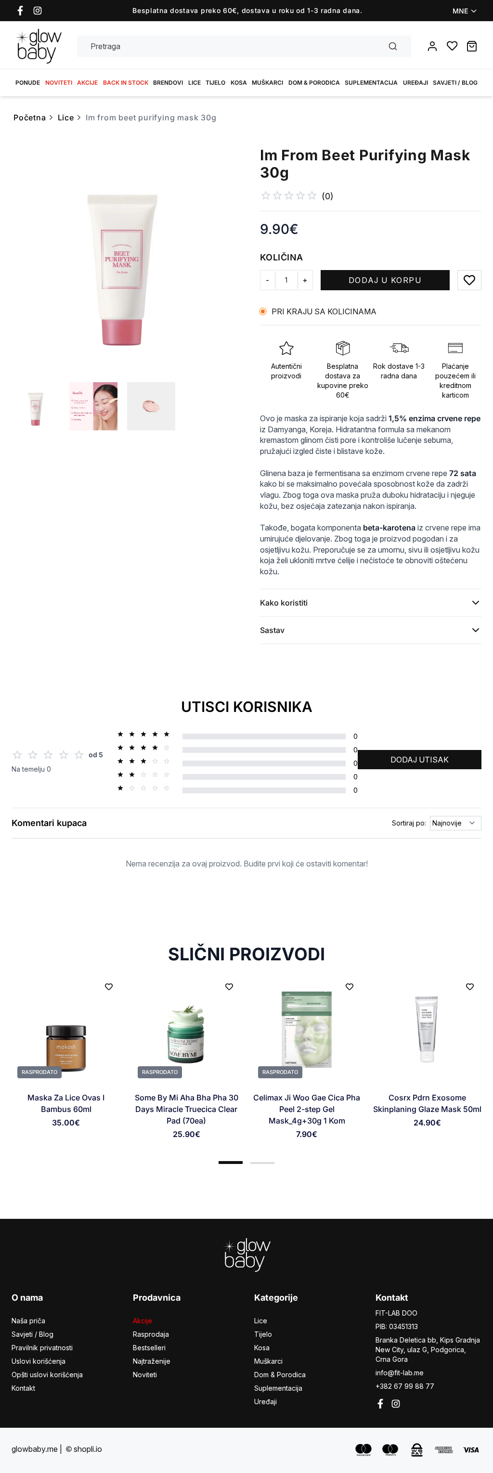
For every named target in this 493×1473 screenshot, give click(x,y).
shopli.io (88, 1449)
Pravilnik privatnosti (42, 1348)
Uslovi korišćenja (38, 1361)
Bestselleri (149, 1348)
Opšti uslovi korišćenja (47, 1374)
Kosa (239, 82)
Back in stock (125, 82)
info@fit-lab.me (400, 1373)
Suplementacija (371, 82)
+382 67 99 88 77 (405, 1386)
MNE (460, 11)
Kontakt (23, 1388)
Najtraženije (151, 1361)
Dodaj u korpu (385, 280)
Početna (29, 117)
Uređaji (415, 82)
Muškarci (267, 82)
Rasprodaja (151, 1334)
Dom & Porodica (314, 82)
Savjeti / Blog (455, 82)
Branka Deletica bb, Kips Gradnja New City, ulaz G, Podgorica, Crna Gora (428, 1349)
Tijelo (215, 82)
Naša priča (28, 1321)
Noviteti (58, 82)
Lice (194, 82)
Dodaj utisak (419, 759)
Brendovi (168, 82)
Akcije (87, 82)
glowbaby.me (35, 1449)
